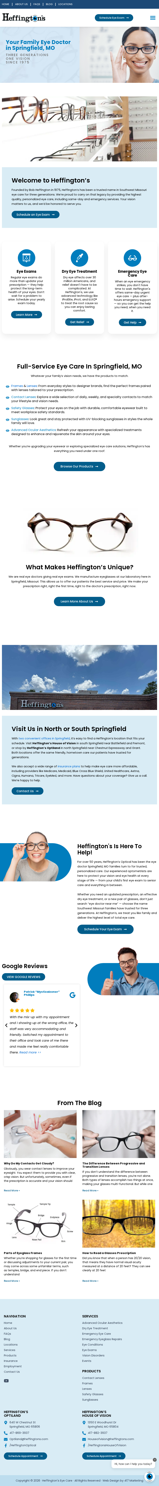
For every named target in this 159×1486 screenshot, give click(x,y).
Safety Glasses (92, 1394)
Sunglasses (90, 1400)
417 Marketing (133, 1481)
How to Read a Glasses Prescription (109, 1253)
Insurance (11, 1361)
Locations (65, 4)
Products (10, 1355)
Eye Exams (89, 1350)
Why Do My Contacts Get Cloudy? (29, 1163)
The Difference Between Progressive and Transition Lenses (113, 1164)
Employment (13, 1366)
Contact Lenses (93, 1378)
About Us (21, 4)
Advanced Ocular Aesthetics (102, 1323)
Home (5, 4)
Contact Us (12, 1372)
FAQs (37, 4)
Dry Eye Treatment (95, 1328)
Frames (17, 386)
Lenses (32, 386)
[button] (152, 17)
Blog (49, 4)
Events (86, 1361)
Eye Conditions (92, 1345)
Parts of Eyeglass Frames (23, 1253)
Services (9, 1350)
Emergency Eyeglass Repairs (102, 1339)
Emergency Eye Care (96, 1334)
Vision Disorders (93, 1355)
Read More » (12, 1190)
